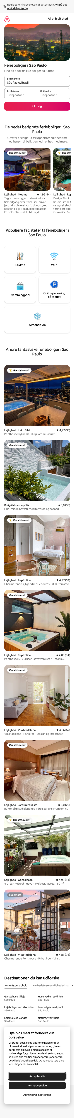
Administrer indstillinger (37, 1094)
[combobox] (37, 83)
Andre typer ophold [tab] (15, 985)
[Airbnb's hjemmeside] (7, 18)
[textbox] (20, 95)
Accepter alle (37, 1076)
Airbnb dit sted (58, 19)
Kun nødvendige (37, 1085)
